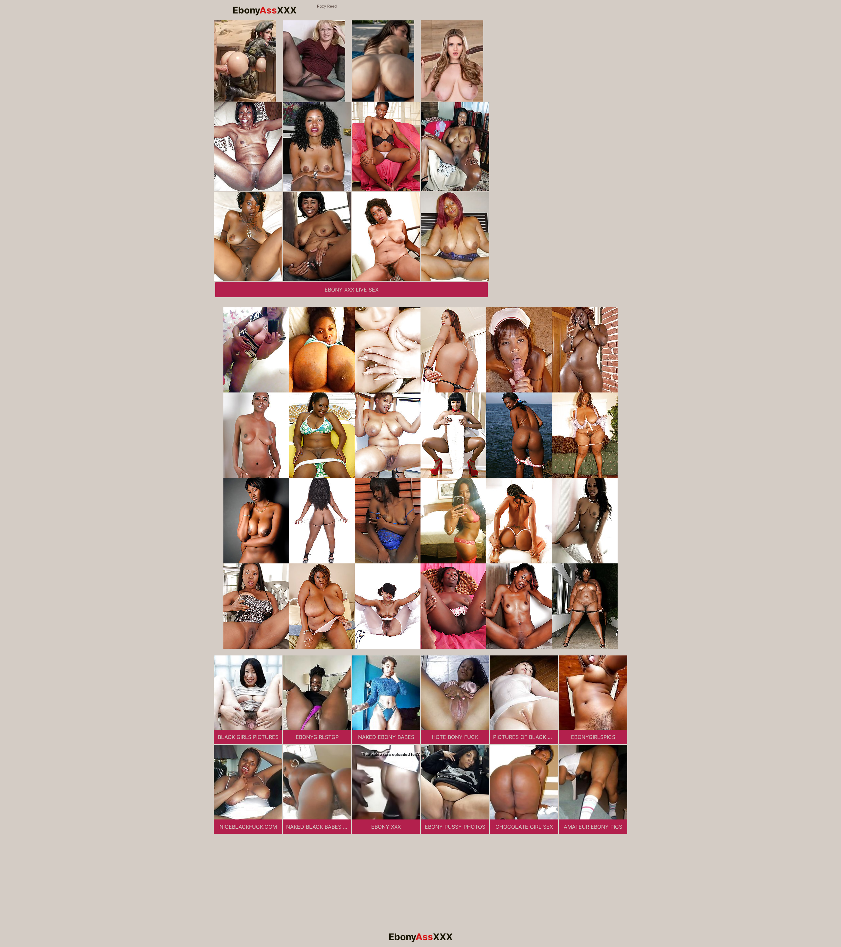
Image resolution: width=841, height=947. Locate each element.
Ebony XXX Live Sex (351, 289)
